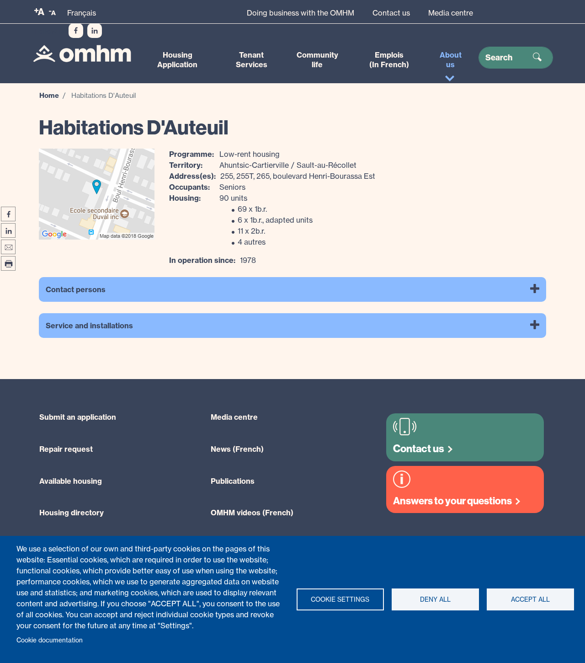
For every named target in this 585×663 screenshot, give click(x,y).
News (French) (237, 449)
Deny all (435, 599)
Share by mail (8, 247)
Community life (317, 59)
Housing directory (71, 512)
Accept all (530, 599)
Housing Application (177, 59)
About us (451, 59)
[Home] (82, 53)
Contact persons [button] (76, 289)
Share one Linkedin (8, 230)
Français (81, 12)
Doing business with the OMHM (300, 12)
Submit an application (77, 417)
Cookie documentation (49, 640)
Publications (233, 481)
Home (49, 95)
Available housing (70, 481)
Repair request (66, 449)
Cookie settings (340, 599)
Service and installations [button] (89, 325)
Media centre (450, 12)
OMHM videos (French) (252, 512)
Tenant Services (251, 59)
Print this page (8, 263)
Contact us (391, 12)
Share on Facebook (8, 214)
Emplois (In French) (389, 59)
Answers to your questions (452, 501)
